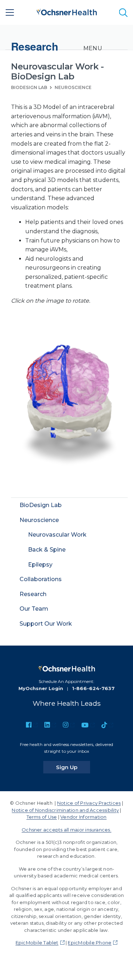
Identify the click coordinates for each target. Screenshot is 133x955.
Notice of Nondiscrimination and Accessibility (65, 810)
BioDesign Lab (29, 87)
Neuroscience (73, 87)
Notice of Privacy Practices (89, 803)
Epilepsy (40, 564)
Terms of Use (42, 817)
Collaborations (41, 579)
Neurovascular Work (57, 534)
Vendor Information (83, 817)
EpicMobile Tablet (37, 942)
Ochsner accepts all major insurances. (66, 830)
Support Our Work (46, 623)
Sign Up (73, 767)
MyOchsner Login (40, 688)
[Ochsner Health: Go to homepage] (67, 11)
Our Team (34, 608)
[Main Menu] (10, 12)
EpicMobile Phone (89, 942)
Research (33, 594)
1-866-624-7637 (93, 688)
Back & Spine (47, 549)
